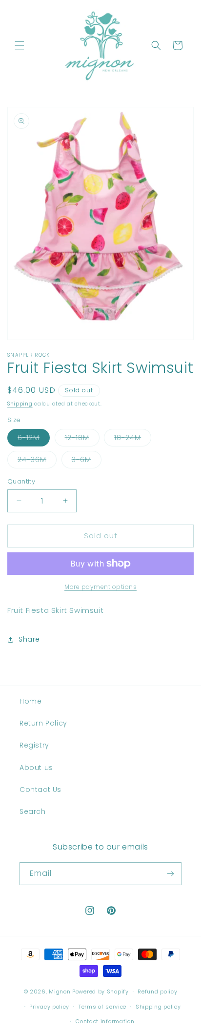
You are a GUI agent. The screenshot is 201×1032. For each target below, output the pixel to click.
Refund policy (157, 991)
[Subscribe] (170, 873)
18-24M (132, 439)
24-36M (37, 461)
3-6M (86, 461)
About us (36, 767)
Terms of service (102, 1007)
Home (30, 701)
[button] (19, 45)
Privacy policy (49, 1007)
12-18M (82, 439)
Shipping (20, 403)
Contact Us (40, 789)
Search (33, 811)
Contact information (105, 1021)
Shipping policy (158, 1007)
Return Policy (43, 723)
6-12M (34, 439)
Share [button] (29, 639)
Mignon (60, 991)
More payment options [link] (100, 587)
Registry (34, 745)
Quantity (21, 481)
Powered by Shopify (100, 991)
